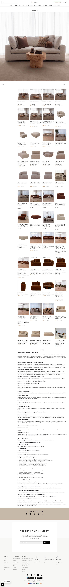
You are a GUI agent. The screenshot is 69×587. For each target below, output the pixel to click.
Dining (16, 5)
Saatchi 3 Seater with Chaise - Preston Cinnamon (48, 204)
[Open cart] (66, 2)
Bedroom (21, 5)
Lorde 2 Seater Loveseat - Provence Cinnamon (48, 246)
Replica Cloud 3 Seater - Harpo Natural (34, 103)
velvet (26, 519)
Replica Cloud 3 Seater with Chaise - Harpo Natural (48, 103)
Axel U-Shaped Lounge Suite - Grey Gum (48, 383)
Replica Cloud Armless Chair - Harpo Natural (22, 143)
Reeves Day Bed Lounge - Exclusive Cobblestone (48, 317)
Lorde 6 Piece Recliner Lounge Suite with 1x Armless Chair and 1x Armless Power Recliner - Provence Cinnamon (60, 249)
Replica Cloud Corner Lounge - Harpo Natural (22, 122)
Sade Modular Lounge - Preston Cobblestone (47, 143)
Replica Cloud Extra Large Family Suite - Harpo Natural (48, 122)
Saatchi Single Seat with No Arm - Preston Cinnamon (23, 225)
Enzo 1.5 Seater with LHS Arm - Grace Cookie (60, 423)
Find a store (58, 2)
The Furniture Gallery (47, 434)
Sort (64, 84)
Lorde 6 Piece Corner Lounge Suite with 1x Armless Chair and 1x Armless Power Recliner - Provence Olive (23, 320)
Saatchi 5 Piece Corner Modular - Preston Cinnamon (35, 204)
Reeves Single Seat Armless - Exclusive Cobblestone (35, 342)
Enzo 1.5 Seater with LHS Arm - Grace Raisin (48, 403)
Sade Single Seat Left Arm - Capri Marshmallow (22, 184)
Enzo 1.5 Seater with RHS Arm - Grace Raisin (60, 403)
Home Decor (37, 5)
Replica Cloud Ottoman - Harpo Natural (35, 143)
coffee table (40, 539)
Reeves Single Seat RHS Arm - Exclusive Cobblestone (23, 342)
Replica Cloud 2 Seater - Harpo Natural (22, 103)
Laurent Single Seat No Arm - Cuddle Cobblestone (48, 363)
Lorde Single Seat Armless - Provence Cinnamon (35, 294)
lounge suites (31, 543)
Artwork (45, 5)
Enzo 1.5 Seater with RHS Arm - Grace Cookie (48, 423)
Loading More (42, 429)
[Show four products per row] (3, 84)
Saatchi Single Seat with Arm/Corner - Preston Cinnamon (60, 204)
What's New (57, 5)
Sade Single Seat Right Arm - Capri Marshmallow (35, 184)
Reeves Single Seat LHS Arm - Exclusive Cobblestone (60, 317)
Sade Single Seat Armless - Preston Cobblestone (35, 163)
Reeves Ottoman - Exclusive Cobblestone (47, 342)
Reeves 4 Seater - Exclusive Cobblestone (35, 317)
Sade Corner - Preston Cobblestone (46, 163)
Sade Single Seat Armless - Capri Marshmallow (47, 184)
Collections (29, 5)
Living (10, 5)
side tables (25, 542)
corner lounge (56, 451)
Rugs (50, 5)
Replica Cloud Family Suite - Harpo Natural (60, 103)
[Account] (65, 2)
